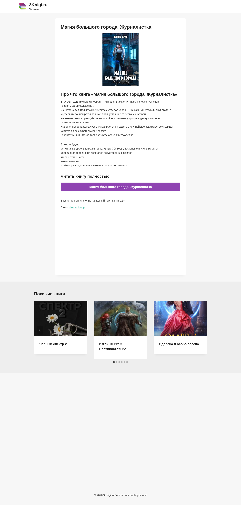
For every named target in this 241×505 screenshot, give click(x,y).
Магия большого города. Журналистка (120, 187)
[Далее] (201, 330)
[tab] (114, 362)
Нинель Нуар (77, 207)
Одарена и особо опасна (179, 344)
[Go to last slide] (40, 330)
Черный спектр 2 (53, 344)
